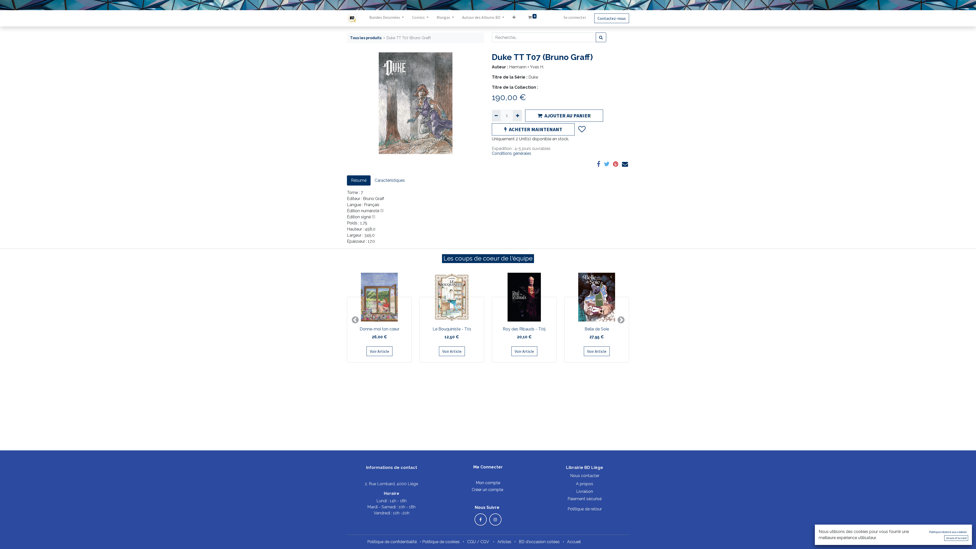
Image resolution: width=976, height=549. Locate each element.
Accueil (574, 541)
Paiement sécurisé (585, 498)
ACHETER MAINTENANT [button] (535, 129)
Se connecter (574, 17)
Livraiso (583, 491)
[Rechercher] (601, 37)
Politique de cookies (441, 541)
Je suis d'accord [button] (956, 538)
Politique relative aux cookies (948, 532)
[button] (514, 18)
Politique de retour (585, 509)
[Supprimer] (496, 115)
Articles (504, 541)
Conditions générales (511, 153)
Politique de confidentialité (392, 541)
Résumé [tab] (359, 180)
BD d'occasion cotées (539, 541)
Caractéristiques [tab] (390, 180)
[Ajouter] (517, 115)
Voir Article (379, 351)
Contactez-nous (612, 18)
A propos (584, 483)
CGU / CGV (478, 541)
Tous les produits (366, 38)
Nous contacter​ (584, 475)
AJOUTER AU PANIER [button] (567, 115)
